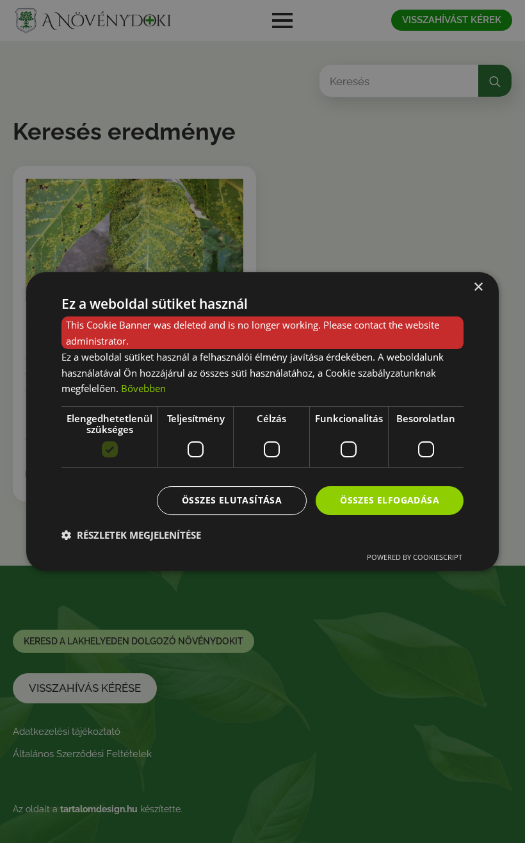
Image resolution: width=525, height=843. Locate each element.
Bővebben (143, 388)
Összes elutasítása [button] (232, 500)
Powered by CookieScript (414, 557)
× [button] (478, 287)
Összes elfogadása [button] (389, 500)
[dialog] (262, 421)
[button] (131, 535)
